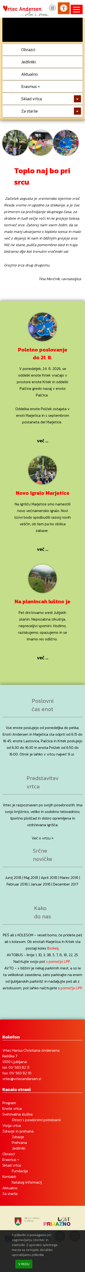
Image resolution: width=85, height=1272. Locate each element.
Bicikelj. (53, 948)
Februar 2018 (17, 884)
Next (76, 28)
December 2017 (65, 884)
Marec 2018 (69, 877)
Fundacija (20, 1171)
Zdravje (18, 1137)
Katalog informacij (27, 1182)
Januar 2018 (40, 884)
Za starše (29, 111)
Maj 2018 (31, 877)
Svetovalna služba (17, 1114)
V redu (24, 1264)
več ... (42, 440)
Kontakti (9, 1176)
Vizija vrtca (11, 1125)
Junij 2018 (13, 877)
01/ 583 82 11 (18, 1067)
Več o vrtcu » (43, 838)
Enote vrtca (12, 1108)
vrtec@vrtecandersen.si (21, 1078)
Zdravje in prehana (18, 1131)
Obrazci (28, 49)
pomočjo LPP (71, 988)
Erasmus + (30, 86)
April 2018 (49, 877)
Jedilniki (28, 62)
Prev (8, 28)
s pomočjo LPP (58, 961)
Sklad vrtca (31, 99)
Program (9, 1103)
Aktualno (29, 74)
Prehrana (19, 1142)
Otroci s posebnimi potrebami (36, 1120)
